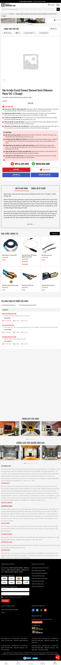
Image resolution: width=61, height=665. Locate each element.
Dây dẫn (11, 14)
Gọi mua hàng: (14, 568)
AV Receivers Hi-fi (40, 493)
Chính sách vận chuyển (38, 581)
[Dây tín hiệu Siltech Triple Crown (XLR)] (11, 276)
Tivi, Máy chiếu (9, 640)
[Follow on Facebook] (33, 610)
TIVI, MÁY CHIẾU (5, 523)
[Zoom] (4, 80)
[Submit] (58, 9)
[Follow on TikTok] (41, 610)
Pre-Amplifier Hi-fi (24, 498)
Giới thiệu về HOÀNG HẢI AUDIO (9, 609)
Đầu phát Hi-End (6, 469)
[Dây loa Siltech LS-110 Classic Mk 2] (11, 245)
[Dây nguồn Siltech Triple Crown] (50, 276)
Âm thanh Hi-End (5, 638)
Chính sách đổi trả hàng (38, 576)
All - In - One (22, 481)
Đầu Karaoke (5, 537)
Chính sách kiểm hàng (38, 584)
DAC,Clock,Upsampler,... (48, 471)
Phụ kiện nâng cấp (38, 511)
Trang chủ (4, 14)
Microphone (42, 537)
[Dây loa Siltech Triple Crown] (30, 276)
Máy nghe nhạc (5, 553)
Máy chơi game (39, 529)
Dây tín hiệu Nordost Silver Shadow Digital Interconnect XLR (29, 256)
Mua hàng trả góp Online (38, 570)
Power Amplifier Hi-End (45, 474)
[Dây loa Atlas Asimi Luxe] (50, 245)
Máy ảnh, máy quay (49, 640)
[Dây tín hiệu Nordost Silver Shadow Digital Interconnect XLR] (30, 245)
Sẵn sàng (8, 33)
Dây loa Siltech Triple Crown (28, 285)
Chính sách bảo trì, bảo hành (39, 578)
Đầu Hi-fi (3, 486)
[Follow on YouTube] (45, 610)
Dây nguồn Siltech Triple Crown (48, 285)
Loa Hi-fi (14, 495)
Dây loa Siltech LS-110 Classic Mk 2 (9, 255)
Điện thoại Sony (24, 640)
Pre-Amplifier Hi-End (54, 469)
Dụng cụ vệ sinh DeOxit (37, 518)
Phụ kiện (12, 529)
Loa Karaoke (28, 537)
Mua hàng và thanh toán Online (40, 568)
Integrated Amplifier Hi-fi (22, 500)
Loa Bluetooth (16, 558)
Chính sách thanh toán (38, 586)
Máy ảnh (16, 640)
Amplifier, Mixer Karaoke (23, 540)
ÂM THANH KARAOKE (6, 534)
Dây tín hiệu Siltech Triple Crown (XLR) (10, 285)
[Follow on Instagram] (37, 610)
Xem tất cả (55, 233)
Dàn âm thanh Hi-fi (44, 491)
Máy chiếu (40, 526)
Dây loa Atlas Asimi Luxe (47, 255)
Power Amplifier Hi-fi (25, 488)
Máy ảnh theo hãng (7, 545)
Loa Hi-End (48, 476)
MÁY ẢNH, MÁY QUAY (7, 542)
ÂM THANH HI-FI (5, 483)
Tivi (2, 526)
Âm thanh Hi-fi (16, 638)
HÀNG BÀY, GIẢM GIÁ (6, 503)
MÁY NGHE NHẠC (5, 550)
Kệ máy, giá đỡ (49, 518)
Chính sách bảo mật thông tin (39, 573)
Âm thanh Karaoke (43, 649)
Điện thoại (41, 555)
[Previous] (1, 430)
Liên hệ (3, 612)
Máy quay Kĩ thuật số (50, 545)
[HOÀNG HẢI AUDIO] (8, 5)
